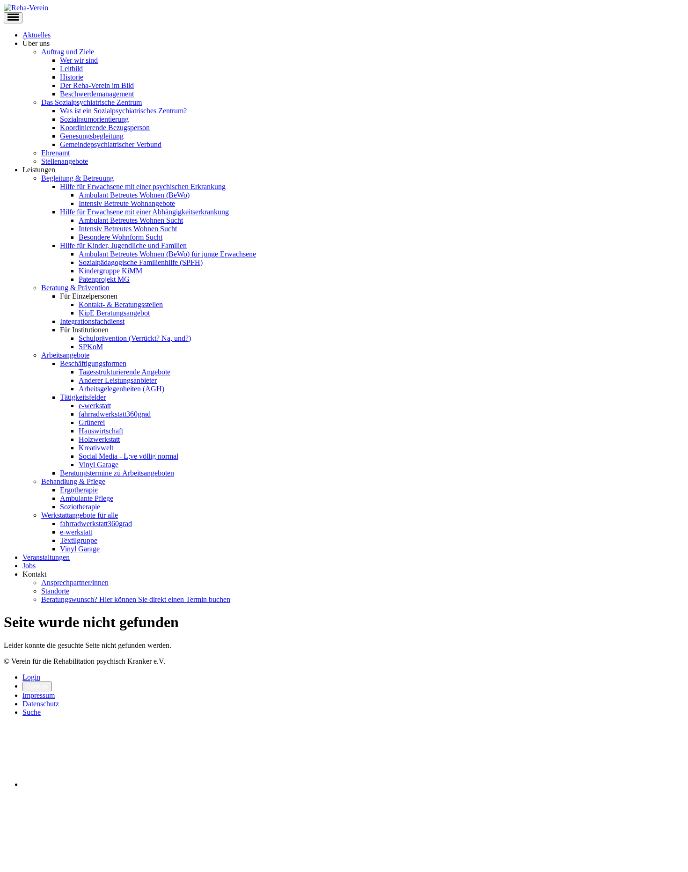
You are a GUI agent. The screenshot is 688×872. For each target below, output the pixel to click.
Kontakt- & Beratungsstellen (121, 304)
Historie (71, 77)
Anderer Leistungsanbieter (118, 380)
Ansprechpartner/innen (75, 582)
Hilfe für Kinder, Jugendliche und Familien (123, 245)
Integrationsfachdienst (92, 321)
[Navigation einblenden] (13, 17)
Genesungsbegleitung (92, 136)
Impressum (38, 695)
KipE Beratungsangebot (114, 313)
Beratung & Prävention (75, 288)
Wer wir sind (79, 60)
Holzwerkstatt (99, 439)
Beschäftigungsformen (93, 363)
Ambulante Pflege (86, 498)
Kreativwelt (96, 448)
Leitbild (71, 69)
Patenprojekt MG (104, 279)
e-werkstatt (95, 406)
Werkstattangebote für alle (79, 515)
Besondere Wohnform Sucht (120, 237)
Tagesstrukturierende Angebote (124, 372)
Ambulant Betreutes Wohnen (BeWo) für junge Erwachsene (167, 254)
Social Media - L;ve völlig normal (128, 456)
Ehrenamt (55, 153)
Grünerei (92, 422)
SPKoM (91, 347)
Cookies (37, 686)
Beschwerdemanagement (97, 94)
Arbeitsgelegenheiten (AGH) (121, 389)
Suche (31, 712)
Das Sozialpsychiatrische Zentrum (91, 102)
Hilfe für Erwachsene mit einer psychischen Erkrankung (143, 187)
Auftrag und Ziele (67, 52)
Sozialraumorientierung (94, 119)
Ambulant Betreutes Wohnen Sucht (131, 220)
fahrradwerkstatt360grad (115, 414)
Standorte (55, 591)
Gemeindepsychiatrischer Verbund (110, 144)
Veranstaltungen (46, 557)
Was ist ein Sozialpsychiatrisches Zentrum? (123, 111)
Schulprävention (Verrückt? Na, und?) (135, 338)
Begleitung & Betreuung (77, 178)
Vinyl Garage (98, 465)
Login (31, 677)
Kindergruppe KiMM (110, 271)
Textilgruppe (78, 540)
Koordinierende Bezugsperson (105, 128)
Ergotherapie (79, 490)
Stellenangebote (64, 161)
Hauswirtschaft (101, 431)
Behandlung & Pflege (73, 481)
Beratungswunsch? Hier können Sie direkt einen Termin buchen (135, 599)
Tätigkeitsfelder (83, 397)
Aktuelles (36, 35)
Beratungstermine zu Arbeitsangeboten (117, 473)
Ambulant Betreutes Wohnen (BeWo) (134, 195)
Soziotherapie (80, 507)
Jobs (29, 566)
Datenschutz (40, 704)
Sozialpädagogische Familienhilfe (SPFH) (141, 262)
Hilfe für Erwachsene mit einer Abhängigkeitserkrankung (144, 212)
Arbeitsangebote (65, 355)
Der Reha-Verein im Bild (97, 85)
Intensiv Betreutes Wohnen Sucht (128, 229)
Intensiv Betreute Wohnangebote (127, 203)
